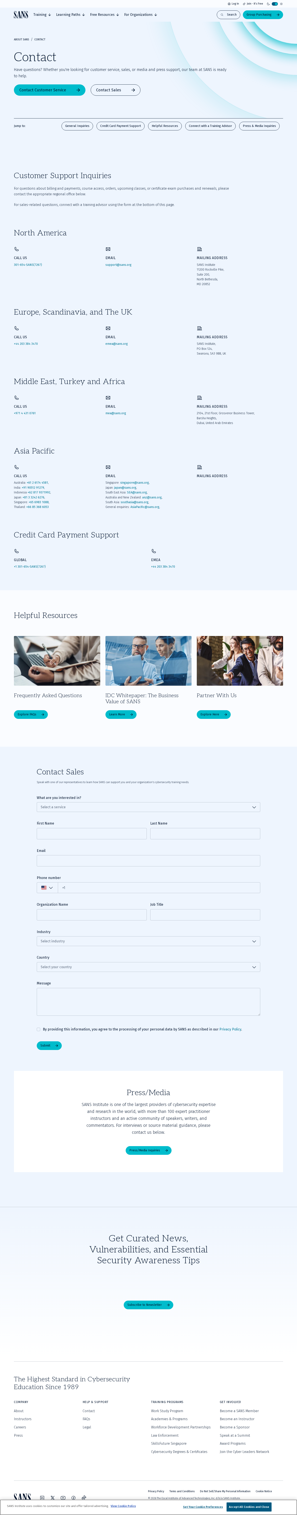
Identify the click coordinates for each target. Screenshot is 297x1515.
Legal (87, 1427)
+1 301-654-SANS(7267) (30, 567)
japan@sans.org (125, 488)
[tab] (42, 14)
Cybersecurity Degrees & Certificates (179, 1452)
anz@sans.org (152, 497)
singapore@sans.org (134, 483)
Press (18, 1435)
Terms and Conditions (182, 1491)
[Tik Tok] (84, 1497)
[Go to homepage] (21, 14)
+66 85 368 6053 (37, 507)
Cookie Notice (264, 1491)
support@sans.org (118, 265)
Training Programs (167, 1402)
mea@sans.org (115, 413)
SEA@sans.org (137, 492)
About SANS (21, 39)
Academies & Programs (169, 1419)
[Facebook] (73, 1497)
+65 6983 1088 (39, 502)
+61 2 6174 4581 (37, 483)
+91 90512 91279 (33, 488)
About (18, 1411)
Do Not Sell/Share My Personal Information (225, 1491)
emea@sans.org (116, 344)
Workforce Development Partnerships (181, 1427)
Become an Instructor (237, 1419)
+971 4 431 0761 (25, 413)
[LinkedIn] (42, 1497)
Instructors (23, 1419)
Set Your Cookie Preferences (203, 1506)
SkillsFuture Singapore (169, 1443)
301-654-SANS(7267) (28, 265)
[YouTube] (63, 1497)
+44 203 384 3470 (26, 344)
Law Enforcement (165, 1435)
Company (21, 1402)
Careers (20, 1427)
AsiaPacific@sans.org (144, 507)
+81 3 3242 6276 (33, 497)
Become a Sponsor (235, 1427)
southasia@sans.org (134, 502)
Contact (89, 1411)
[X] (52, 1497)
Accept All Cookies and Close (249, 1506)
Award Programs (233, 1443)
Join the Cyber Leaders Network (244, 1452)
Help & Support (95, 1402)
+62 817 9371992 (39, 492)
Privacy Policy (230, 1029)
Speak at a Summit (235, 1435)
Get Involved (230, 1402)
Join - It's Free (255, 3)
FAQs (86, 1419)
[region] (148, 1507)
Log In (235, 3)
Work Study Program (167, 1411)
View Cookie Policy (123, 1506)
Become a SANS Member (239, 1411)
